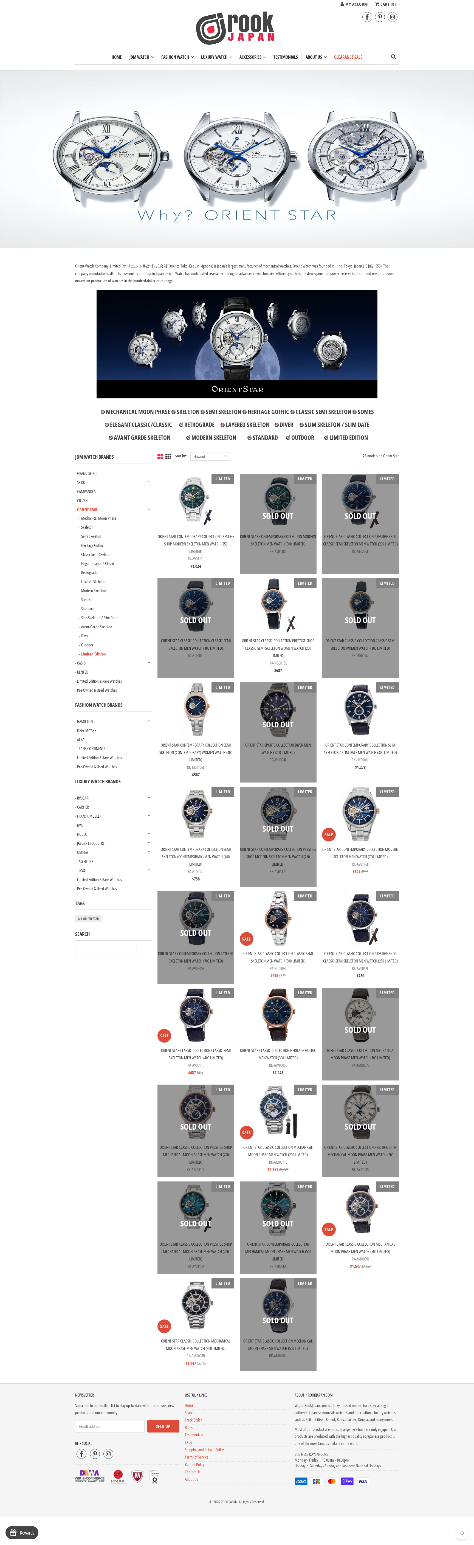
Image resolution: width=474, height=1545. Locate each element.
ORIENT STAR (87, 509)
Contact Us (192, 1471)
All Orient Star (88, 918)
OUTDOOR (302, 437)
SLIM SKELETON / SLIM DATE (337, 424)
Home (189, 1405)
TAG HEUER (85, 861)
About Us (315, 57)
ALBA (80, 739)
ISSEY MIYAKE (86, 730)
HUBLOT (83, 834)
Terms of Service (196, 1457)
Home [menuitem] (117, 57)
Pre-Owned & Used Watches (97, 690)
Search (189, 1412)
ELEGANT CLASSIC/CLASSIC (141, 424)
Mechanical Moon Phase (98, 518)
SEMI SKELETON (223, 411)
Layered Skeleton (93, 581)
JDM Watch (140, 57)
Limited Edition (93, 654)
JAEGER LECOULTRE (91, 843)
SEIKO (81, 482)
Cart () (387, 4)
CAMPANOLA (86, 491)
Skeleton (87, 527)
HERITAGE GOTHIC (268, 411)
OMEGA (82, 852)
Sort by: (181, 455)
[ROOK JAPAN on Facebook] (367, 17)
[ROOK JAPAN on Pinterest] (380, 17)
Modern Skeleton (93, 590)
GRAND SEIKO (87, 473)
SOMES (366, 411)
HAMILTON (85, 721)
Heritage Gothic (92, 545)
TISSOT (82, 870)
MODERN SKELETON (213, 437)
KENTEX (82, 672)
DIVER (286, 424)
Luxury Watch (215, 57)
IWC (80, 825)
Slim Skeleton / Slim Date (99, 617)
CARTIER (83, 807)
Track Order (193, 1420)
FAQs (188, 1442)
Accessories (251, 57)
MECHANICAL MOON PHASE (138, 411)
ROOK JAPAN (229, 1501)
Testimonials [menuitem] (285, 57)
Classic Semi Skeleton (96, 554)
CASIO (81, 663)
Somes (86, 599)
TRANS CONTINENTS (91, 748)
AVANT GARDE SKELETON (142, 437)
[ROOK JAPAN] (237, 29)
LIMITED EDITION (348, 437)
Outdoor (87, 645)
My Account (356, 4)
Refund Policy (194, 1464)
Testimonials (194, 1434)
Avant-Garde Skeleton (96, 626)
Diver (85, 635)
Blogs (189, 1427)
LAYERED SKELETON (248, 424)
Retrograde (89, 572)
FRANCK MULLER (89, 816)
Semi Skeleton (91, 536)
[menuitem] (141, 57)
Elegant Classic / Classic (97, 563)
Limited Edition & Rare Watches (99, 681)
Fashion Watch (176, 57)
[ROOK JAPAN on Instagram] (392, 17)
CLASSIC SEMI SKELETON (323, 411)
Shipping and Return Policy (204, 1449)
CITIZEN (82, 500)
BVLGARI (83, 798)
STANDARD (265, 437)
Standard (87, 608)
